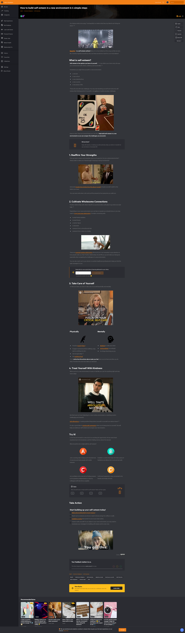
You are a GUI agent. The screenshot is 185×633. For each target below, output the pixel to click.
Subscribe (98, 273)
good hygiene (81, 345)
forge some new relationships (82, 213)
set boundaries (104, 348)
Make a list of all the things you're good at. (83, 512)
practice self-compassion (89, 425)
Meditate (102, 345)
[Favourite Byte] (32, 617)
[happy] (120, 566)
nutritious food (79, 356)
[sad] (113, 566)
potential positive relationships (83, 252)
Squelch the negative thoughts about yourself (88, 187)
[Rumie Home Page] (2, 2)
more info (66, 630)
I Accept (122, 629)
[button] (182, 630)
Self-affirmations (74, 421)
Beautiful (72, 51)
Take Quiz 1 (179, 40)
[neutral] (117, 566)
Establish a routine (77, 518)
